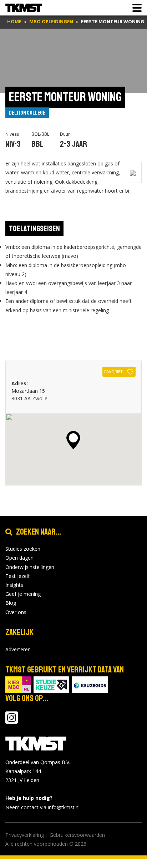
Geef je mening (23, 593)
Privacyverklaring (24, 834)
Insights (14, 584)
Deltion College (27, 112)
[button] (73, 440)
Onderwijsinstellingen (29, 567)
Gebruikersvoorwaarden (77, 834)
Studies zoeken (22, 548)
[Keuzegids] (90, 684)
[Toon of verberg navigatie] (135, 8)
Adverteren (18, 649)
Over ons (15, 612)
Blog (10, 602)
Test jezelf (17, 576)
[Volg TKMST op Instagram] (11, 721)
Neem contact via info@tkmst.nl (42, 807)
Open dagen (19, 557)
